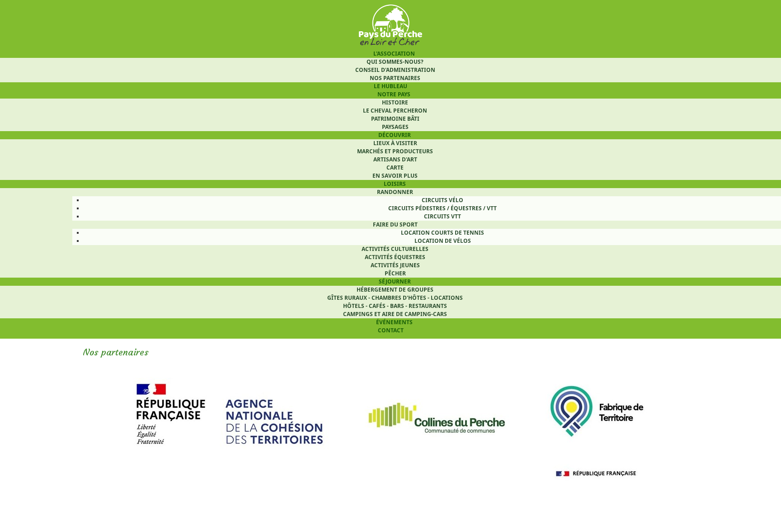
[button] (755, 489)
